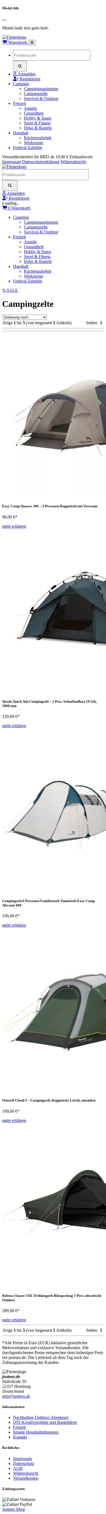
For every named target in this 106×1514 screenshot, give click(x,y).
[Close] (4, 20)
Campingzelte (36, 93)
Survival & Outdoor (41, 98)
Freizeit (19, 103)
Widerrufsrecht (73, 161)
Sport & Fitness (37, 123)
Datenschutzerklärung (41, 161)
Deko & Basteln (38, 128)
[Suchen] (20, 66)
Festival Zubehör (27, 147)
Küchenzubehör (37, 137)
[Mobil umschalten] (32, 42)
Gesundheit (33, 113)
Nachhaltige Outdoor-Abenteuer (40, 1417)
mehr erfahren (14, 526)
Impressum (11, 161)
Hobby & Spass (37, 118)
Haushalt (20, 133)
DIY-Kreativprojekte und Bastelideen (45, 1422)
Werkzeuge (33, 142)
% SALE (10, 290)
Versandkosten (25, 1478)
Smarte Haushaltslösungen (35, 1432)
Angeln (30, 108)
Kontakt (20, 1437)
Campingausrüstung (41, 88)
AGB (18, 1468)
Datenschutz (23, 1463)
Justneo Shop (13, 1509)
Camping (21, 83)
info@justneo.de (16, 1396)
